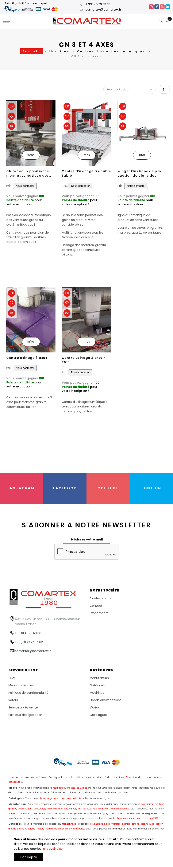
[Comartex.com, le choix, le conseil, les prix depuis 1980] (87, 21)
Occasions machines (106, 700)
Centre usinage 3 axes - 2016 (84, 360)
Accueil (31, 51)
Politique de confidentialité (28, 693)
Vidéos (95, 707)
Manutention (99, 678)
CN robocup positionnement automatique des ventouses (28, 173)
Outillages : (15, 823)
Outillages (97, 685)
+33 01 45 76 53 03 (28, 633)
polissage (83, 823)
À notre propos (100, 598)
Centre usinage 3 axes (26, 358)
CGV (11, 678)
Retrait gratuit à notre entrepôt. (26, 3)
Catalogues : (16, 798)
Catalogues (99, 715)
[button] (11, 116)
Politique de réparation (25, 715)
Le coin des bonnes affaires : (28, 777)
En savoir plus (53, 849)
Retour (13, 700)
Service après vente (23, 707)
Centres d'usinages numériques (112, 51)
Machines (60, 51)
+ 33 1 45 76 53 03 (98, 4)
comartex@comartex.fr (103, 9)
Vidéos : (13, 787)
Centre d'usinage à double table (86, 173)
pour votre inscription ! (24, 202)
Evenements (99, 613)
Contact (96, 606)
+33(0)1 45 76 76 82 (29, 642)
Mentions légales (21, 685)
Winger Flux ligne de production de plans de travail (140, 173)
